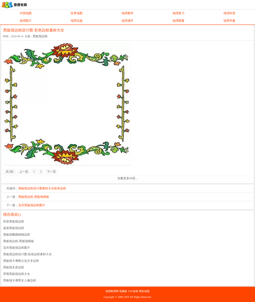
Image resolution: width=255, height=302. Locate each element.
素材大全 (48, 188)
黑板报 (22, 188)
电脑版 (123, 291)
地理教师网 (112, 291)
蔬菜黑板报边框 (13, 228)
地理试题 (77, 20)
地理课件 (127, 20)
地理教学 (127, 13)
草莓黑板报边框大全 (16, 273)
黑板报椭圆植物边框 (16, 234)
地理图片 (26, 20)
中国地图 (26, 13)
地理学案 (229, 20)
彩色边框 (60, 188)
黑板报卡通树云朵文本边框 (21, 260)
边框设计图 (34, 188)
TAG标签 (133, 291)
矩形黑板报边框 (13, 221)
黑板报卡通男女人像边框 (19, 280)
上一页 (23, 171)
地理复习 (178, 13)
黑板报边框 (40, 36)
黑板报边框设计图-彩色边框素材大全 (27, 254)
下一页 (51, 171)
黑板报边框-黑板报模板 (33, 196)
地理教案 (178, 20)
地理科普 (229, 13)
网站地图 (144, 291)
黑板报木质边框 (13, 267)
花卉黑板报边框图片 (31, 205)
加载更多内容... (127, 178)
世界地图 (77, 13)
